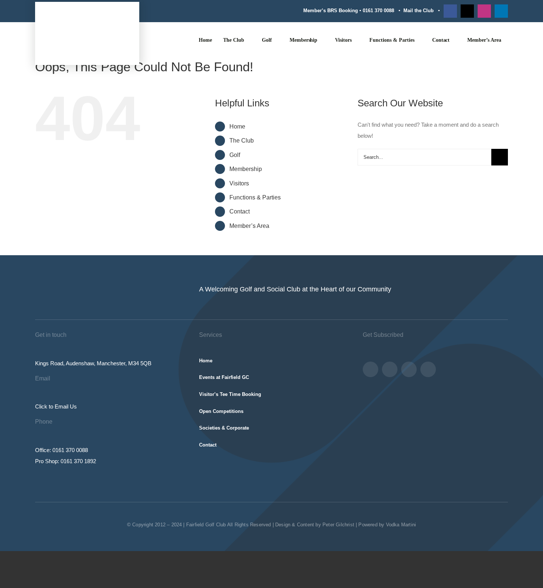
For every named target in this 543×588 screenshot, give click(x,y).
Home (237, 126)
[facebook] (450, 11)
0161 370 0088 (378, 10)
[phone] (428, 369)
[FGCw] (87, 18)
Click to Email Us (56, 406)
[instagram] (484, 11)
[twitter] (467, 11)
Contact (239, 211)
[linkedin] (501, 11)
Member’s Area (249, 226)
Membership (245, 169)
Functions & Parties (255, 197)
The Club (241, 140)
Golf (234, 155)
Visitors (239, 183)
